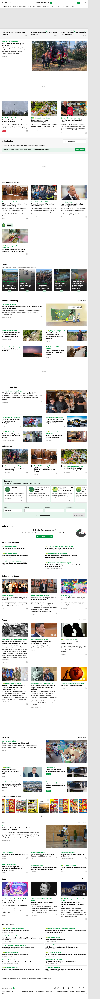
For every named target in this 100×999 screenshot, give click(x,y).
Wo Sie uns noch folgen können (78, 988)
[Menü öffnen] (2, 2)
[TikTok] (61, 988)
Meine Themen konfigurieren (44, 536)
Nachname (47, 507)
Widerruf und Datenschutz (45, 515)
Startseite (4, 6)
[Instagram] (55, 988)
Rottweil (32, 6)
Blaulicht (15, 6)
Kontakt (78, 991)
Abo (79, 2)
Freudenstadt (46, 6)
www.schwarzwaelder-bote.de (43, 978)
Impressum (84, 991)
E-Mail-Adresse (69, 507)
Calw (52, 6)
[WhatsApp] (58, 988)
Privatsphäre (25, 991)
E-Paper (7, 3)
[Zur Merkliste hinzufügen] (27, 56)
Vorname (26, 507)
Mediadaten (49, 991)
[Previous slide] (41, 258)
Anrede (5, 507)
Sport (73, 6)
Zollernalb (38, 6)
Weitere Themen (82, 300)
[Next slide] (46, 258)
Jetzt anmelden (80, 149)
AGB (35, 991)
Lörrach (62, 6)
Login (85, 2)
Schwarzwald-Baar (24, 6)
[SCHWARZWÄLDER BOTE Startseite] (44, 3)
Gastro (10, 6)
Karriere (31, 991)
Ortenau (57, 6)
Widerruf (84, 994)
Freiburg (68, 6)
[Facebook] (64, 988)
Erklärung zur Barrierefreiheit (60, 991)
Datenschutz (41, 991)
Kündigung (71, 991)
